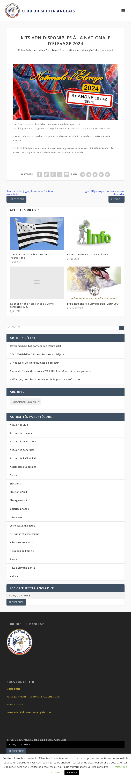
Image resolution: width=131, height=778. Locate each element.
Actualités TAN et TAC (23, 458)
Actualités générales (88, 50)
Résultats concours (21, 542)
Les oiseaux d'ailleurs (22, 525)
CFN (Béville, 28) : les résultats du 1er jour (34, 362)
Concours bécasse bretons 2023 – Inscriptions (31, 256)
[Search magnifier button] (121, 327)
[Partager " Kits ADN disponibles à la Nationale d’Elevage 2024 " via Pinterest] (53, 174)
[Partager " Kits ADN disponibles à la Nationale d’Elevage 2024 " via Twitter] (46, 174)
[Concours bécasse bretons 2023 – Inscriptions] (37, 233)
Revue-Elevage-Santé (22, 567)
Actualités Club (42, 50)
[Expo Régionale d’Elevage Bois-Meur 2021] (94, 283)
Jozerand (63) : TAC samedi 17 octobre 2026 (35, 346)
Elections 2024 (18, 492)
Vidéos (14, 576)
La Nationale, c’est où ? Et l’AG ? (87, 254)
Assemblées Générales (23, 466)
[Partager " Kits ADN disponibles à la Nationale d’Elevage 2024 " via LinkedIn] (59, 174)
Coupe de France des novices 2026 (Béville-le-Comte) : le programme (50, 371)
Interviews (16, 517)
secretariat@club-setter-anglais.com (28, 712)
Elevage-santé (18, 500)
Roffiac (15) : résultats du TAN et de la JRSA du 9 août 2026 (45, 379)
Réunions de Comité (22, 551)
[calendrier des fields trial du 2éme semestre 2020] (37, 283)
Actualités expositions (64, 50)
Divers (13, 475)
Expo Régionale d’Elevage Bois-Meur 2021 (93, 303)
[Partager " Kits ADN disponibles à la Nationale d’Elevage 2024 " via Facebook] (39, 174)
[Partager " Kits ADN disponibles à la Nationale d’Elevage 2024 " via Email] (66, 174)
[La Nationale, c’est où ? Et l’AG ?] (94, 233)
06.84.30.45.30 (14, 704)
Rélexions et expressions (24, 534)
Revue (13, 559)
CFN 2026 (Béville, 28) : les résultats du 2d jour (37, 354)
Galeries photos (19, 508)
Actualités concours (21, 433)
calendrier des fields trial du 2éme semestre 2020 (32, 305)
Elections (15, 483)
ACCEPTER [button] (72, 772)
